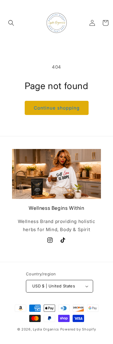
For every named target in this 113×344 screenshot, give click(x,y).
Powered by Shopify (78, 329)
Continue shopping (57, 108)
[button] (11, 22)
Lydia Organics (46, 329)
